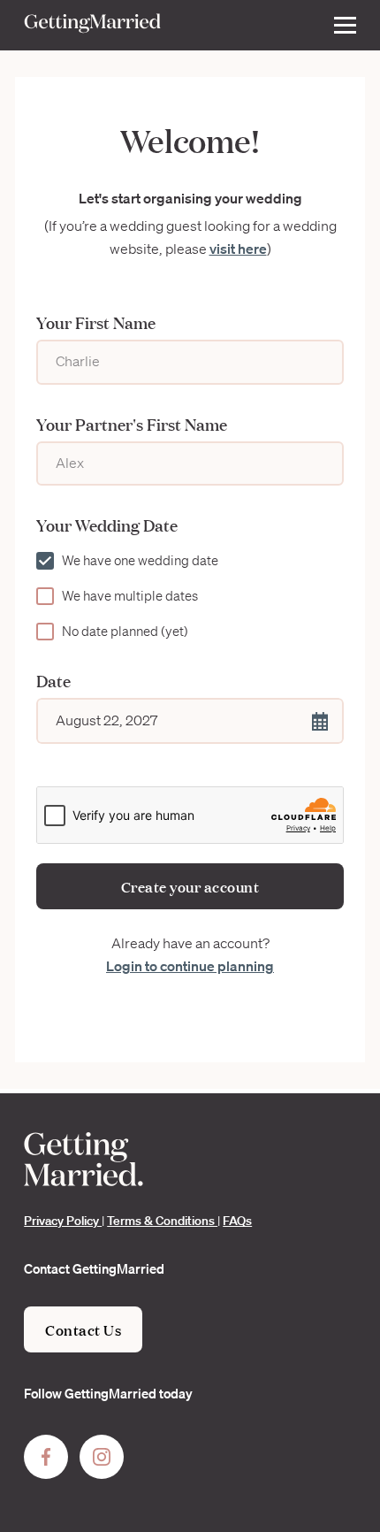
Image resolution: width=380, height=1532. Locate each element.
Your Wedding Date (107, 524)
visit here (238, 248)
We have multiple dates (130, 596)
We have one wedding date (140, 561)
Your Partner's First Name (131, 423)
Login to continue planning (190, 966)
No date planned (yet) (125, 632)
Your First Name (96, 322)
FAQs (237, 1221)
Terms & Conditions (162, 1221)
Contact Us (83, 1329)
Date (53, 680)
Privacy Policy (63, 1221)
